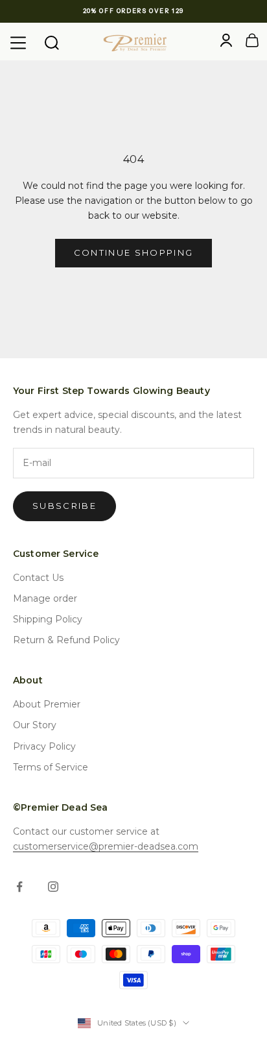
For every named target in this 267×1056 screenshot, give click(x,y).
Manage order (45, 598)
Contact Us (38, 577)
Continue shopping (134, 252)
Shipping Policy (47, 619)
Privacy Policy (44, 746)
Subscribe (64, 505)
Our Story (34, 725)
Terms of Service (50, 767)
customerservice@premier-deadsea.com (105, 846)
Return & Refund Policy (66, 640)
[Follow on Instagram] (53, 886)
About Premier (46, 704)
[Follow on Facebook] (19, 886)
